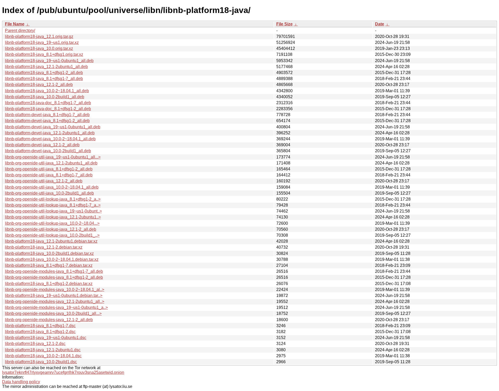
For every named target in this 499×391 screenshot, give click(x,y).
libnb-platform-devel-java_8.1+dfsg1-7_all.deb (47, 114)
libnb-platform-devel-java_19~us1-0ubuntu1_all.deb (52, 127)
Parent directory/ (20, 30)
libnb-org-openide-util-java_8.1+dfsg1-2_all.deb (49, 169)
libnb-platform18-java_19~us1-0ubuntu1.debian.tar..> (53, 295)
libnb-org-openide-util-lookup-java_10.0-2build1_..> (52, 235)
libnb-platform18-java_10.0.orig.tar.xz (39, 48)
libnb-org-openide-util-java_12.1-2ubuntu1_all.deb (51, 163)
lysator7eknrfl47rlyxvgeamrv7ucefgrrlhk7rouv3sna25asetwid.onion (63, 372)
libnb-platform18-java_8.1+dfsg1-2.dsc (40, 331)
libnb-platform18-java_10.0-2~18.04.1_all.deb (47, 91)
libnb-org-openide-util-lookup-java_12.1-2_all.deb (50, 229)
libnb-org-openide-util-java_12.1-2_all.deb (43, 181)
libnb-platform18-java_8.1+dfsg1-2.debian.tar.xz (49, 283)
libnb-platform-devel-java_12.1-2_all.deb (42, 145)
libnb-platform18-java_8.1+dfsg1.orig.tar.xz (44, 54)
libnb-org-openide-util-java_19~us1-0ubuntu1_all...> (53, 157)
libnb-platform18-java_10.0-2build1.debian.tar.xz (49, 253)
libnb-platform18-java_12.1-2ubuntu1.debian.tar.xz (51, 241)
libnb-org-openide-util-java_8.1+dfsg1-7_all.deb (49, 175)
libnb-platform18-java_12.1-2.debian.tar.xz (43, 247)
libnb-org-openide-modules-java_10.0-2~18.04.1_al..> (54, 289)
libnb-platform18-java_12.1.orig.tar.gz (39, 36)
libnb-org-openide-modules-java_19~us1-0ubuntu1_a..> (56, 307)
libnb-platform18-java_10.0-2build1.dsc (41, 362)
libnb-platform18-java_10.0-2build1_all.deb (44, 97)
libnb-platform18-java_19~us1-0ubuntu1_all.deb (49, 60)
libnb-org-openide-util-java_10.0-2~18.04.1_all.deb (52, 187)
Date (379, 24)
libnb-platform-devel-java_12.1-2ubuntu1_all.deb (50, 133)
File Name (14, 24)
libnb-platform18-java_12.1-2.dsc (35, 343)
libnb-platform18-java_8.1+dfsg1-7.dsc (40, 325)
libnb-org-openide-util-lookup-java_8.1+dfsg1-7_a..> (53, 205)
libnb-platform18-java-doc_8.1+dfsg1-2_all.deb (48, 109)
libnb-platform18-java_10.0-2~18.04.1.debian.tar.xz (52, 259)
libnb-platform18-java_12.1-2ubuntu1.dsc (43, 350)
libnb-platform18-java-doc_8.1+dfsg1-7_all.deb (48, 103)
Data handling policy (21, 382)
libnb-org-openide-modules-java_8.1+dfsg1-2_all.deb (54, 277)
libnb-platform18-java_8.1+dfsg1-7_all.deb (44, 78)
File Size (284, 24)
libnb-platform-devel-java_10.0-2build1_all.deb (48, 151)
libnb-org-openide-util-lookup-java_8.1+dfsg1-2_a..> (53, 199)
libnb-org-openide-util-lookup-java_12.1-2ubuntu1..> (53, 217)
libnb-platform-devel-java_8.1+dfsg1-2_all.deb (47, 120)
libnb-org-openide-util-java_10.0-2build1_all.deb (49, 193)
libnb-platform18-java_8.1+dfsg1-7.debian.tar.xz (49, 265)
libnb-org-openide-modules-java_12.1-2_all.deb (49, 319)
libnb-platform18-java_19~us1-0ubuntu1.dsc (45, 337)
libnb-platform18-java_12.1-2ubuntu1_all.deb (46, 66)
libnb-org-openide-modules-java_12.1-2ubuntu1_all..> (54, 301)
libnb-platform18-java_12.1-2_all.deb (39, 84)
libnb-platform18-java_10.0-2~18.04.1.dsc (43, 356)
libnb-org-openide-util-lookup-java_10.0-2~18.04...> (52, 223)
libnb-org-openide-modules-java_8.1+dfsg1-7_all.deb (54, 271)
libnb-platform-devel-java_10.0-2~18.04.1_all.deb (50, 139)
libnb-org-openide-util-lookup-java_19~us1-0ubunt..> (53, 211)
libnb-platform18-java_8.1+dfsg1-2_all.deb (44, 72)
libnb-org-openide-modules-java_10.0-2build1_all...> (53, 313)
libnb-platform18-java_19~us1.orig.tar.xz (42, 42)
